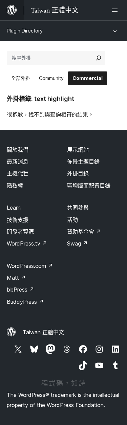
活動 (72, 219)
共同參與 (78, 207)
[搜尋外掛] (98, 58)
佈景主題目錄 (83, 161)
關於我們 (17, 149)
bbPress (20, 289)
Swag (77, 243)
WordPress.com (30, 265)
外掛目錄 (78, 173)
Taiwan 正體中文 (43, 332)
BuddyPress (25, 301)
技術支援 (17, 219)
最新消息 (17, 161)
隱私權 (15, 185)
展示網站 (78, 149)
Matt (16, 277)
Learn (14, 207)
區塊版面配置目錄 (88, 185)
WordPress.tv (27, 243)
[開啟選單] (116, 10)
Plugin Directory (25, 31)
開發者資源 (20, 231)
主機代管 (17, 173)
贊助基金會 (84, 231)
